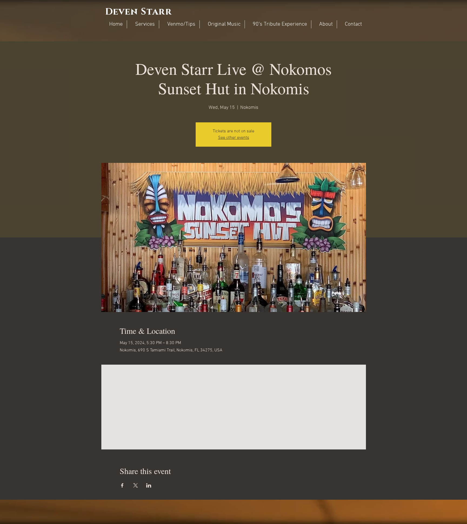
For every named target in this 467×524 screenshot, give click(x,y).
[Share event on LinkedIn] (148, 485)
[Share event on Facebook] (122, 485)
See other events (233, 137)
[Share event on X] (135, 485)
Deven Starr (138, 12)
